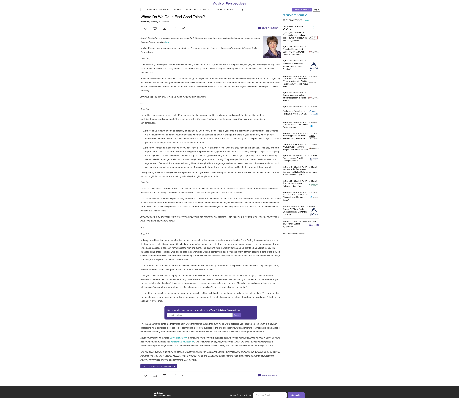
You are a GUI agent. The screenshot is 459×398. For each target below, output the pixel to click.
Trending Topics (292, 20)
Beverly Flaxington (152, 21)
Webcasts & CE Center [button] (198, 9)
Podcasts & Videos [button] (225, 9)
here (167, 41)
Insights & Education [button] (158, 9)
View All (306, 20)
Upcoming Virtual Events (293, 27)
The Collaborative (178, 337)
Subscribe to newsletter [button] (302, 10)
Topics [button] (177, 9)
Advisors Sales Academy (182, 341)
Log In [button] (316, 10)
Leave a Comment (270, 28)
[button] (145, 28)
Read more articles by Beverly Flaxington (158, 366)
